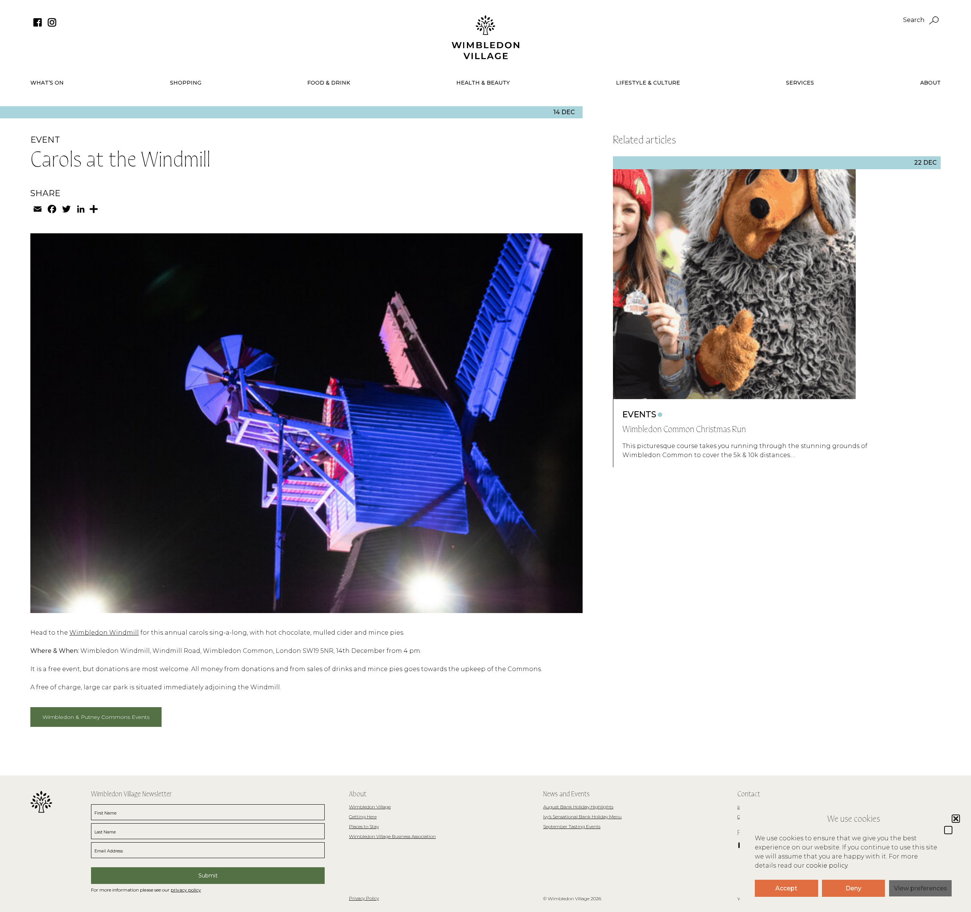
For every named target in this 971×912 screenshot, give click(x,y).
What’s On (47, 82)
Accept (786, 888)
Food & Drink (328, 82)
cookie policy (826, 865)
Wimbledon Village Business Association (392, 836)
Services (800, 82)
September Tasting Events (571, 826)
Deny (853, 888)
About (930, 82)
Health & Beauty (483, 82)
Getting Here (363, 816)
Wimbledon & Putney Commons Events (95, 717)
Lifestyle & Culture (648, 82)
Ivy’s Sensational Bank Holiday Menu (582, 816)
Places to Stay (364, 826)
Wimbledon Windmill (104, 632)
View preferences (920, 888)
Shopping (185, 82)
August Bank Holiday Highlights (578, 807)
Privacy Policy (364, 898)
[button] (948, 830)
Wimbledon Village (370, 807)
